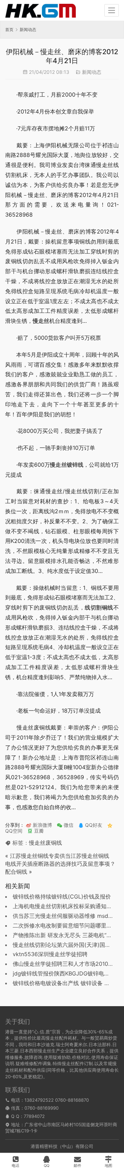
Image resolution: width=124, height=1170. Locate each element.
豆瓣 (38, 831)
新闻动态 (91, 72)
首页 (9, 29)
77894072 (34, 1116)
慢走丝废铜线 (45, 842)
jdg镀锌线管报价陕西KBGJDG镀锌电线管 (64, 973)
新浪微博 (41, 825)
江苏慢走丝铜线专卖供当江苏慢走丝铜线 (59, 855)
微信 (65, 825)
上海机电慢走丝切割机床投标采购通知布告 (65, 906)
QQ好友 (93, 825)
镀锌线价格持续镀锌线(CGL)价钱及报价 (62, 896)
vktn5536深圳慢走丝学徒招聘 (50, 954)
